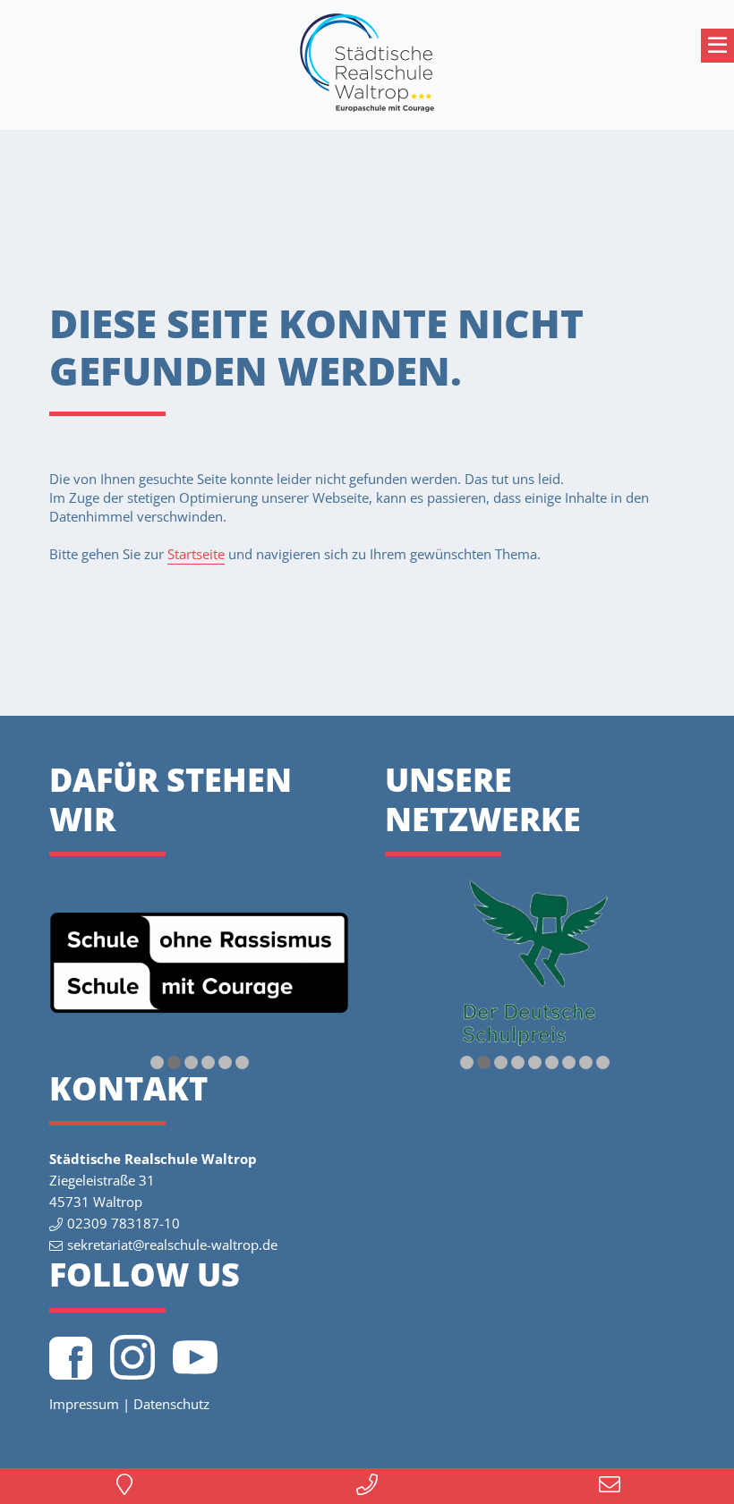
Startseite (196, 554)
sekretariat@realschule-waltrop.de (172, 1244)
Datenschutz (171, 1404)
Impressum (84, 1404)
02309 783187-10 (123, 1223)
